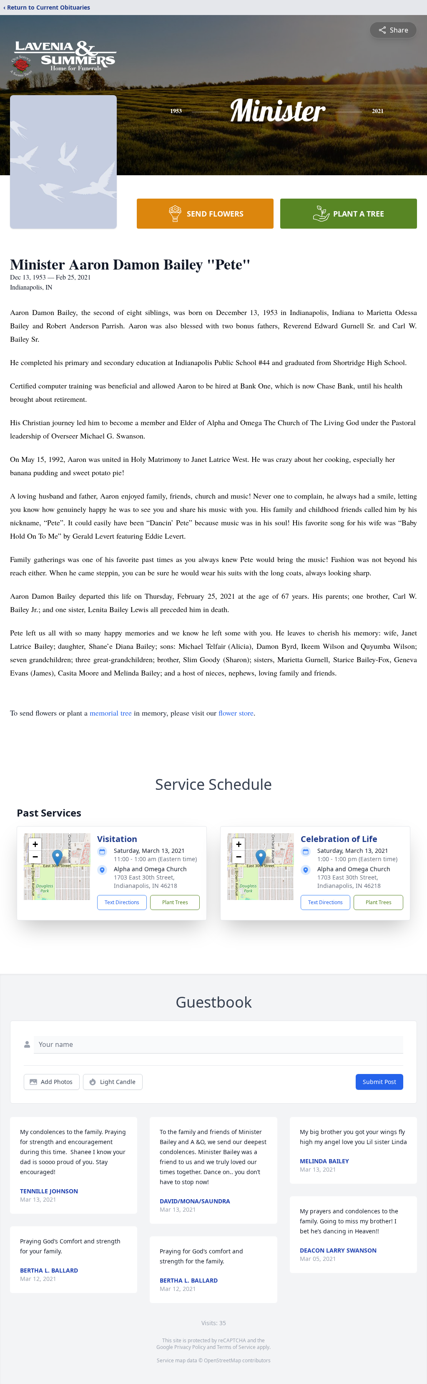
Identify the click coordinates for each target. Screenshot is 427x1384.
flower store (236, 713)
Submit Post (379, 1082)
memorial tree (111, 713)
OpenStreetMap (222, 1360)
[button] (57, 858)
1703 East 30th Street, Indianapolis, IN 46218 (145, 881)
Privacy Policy (190, 1347)
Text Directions (122, 902)
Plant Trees (175, 902)
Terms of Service (236, 1347)
